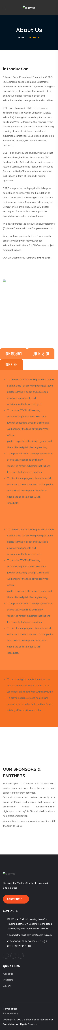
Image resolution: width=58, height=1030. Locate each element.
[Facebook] (13, 956)
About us (8, 974)
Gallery (7, 986)
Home (21, 37)
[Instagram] (21, 956)
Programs (8, 980)
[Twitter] (6, 956)
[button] (54, 7)
